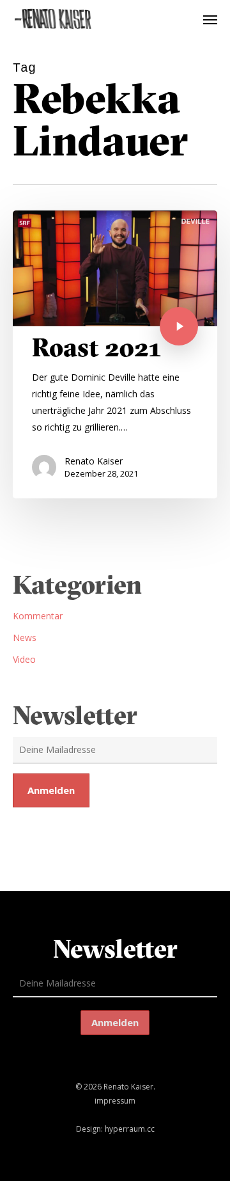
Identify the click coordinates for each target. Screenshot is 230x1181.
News (24, 637)
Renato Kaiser (94, 461)
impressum (115, 1100)
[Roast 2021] (115, 354)
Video (24, 659)
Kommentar (38, 616)
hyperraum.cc (130, 1128)
